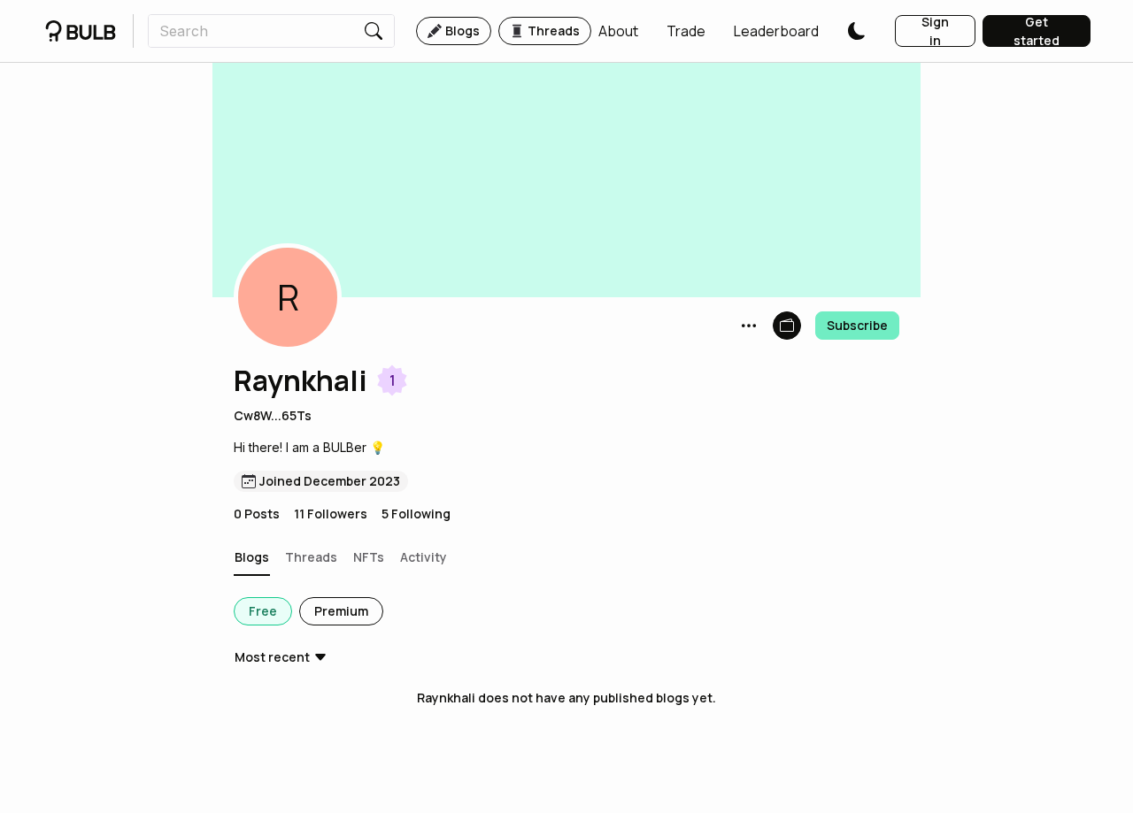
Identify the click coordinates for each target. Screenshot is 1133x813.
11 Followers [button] (330, 513)
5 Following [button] (416, 513)
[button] (618, 31)
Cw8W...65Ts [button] (273, 415)
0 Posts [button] (257, 513)
